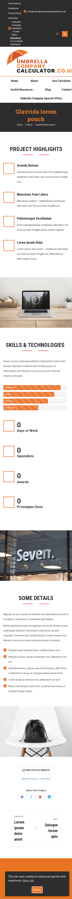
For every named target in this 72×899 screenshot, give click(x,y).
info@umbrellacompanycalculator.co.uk (46, 11)
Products (34, 779)
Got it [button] (37, 889)
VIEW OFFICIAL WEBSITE (37, 770)
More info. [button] (28, 880)
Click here (15, 38)
